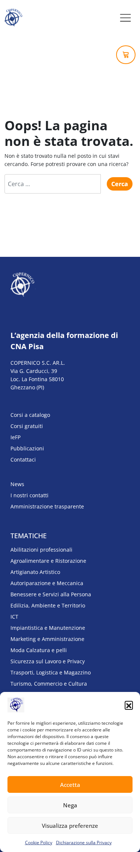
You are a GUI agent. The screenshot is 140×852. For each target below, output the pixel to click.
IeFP (15, 437)
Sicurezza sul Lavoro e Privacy (47, 661)
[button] (129, 705)
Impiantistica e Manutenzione (47, 627)
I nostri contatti (29, 495)
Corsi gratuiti (26, 426)
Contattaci (23, 459)
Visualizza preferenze (70, 825)
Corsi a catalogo (30, 414)
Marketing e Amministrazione (47, 638)
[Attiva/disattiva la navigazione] (125, 18)
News (17, 484)
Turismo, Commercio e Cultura (48, 683)
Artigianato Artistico (35, 571)
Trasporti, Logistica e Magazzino (50, 672)
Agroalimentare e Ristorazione (48, 560)
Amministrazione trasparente (47, 506)
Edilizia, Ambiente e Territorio (47, 605)
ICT (14, 616)
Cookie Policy (38, 842)
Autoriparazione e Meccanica (46, 583)
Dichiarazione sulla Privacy (84, 842)
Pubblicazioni (27, 448)
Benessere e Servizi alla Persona (50, 594)
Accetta (70, 784)
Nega (70, 805)
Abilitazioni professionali (41, 549)
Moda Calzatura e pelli (38, 650)
